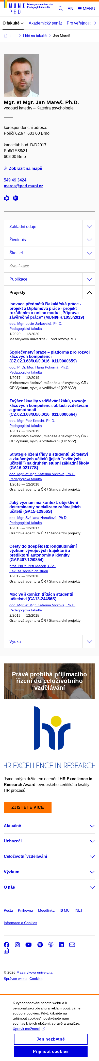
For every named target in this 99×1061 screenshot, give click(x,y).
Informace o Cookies (20, 923)
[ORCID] (17, 199)
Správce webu (15, 979)
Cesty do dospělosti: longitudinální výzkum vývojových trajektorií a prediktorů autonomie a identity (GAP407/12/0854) (43, 553)
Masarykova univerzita (34, 972)
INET (79, 910)
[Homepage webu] (28, 8)
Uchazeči (13, 841)
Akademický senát (45, 23)
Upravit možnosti (26, 1029)
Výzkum (11, 872)
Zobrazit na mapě (25, 168)
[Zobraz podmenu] (87, 826)
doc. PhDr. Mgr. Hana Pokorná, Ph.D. (39, 367)
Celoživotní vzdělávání (25, 856)
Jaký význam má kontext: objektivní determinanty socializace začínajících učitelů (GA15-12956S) (45, 507)
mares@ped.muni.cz (23, 186)
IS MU (65, 910)
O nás (9, 887)
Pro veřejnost (79, 23)
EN (70, 8)
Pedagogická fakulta (25, 329)
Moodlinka (46, 910)
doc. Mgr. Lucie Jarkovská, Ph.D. (35, 323)
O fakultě (12, 23)
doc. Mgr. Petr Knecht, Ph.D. (32, 421)
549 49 (15, 180)
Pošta (8, 910)
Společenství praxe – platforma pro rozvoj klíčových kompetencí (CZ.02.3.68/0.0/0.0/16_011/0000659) (49, 356)
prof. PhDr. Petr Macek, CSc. (32, 566)
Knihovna (25, 910)
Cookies (35, 979)
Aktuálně (12, 826)
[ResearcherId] (8, 199)
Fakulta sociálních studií (28, 571)
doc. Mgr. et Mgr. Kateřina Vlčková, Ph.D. (42, 474)
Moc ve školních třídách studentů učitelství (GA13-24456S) (41, 596)
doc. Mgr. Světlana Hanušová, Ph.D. (38, 518)
